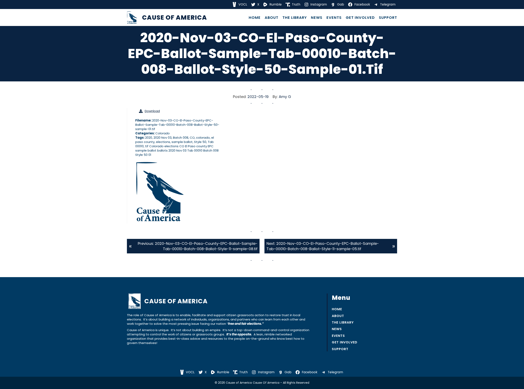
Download (152, 111)
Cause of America (174, 17)
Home (255, 17)
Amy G (285, 96)
